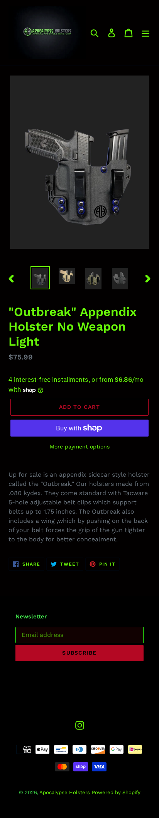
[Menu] (145, 32)
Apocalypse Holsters (64, 792)
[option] (40, 278)
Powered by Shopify (116, 792)
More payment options (80, 446)
